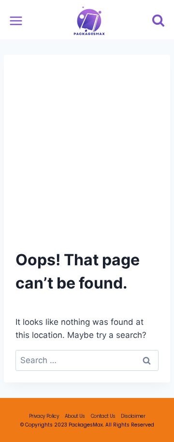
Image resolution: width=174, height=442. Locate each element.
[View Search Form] (158, 21)
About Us (75, 416)
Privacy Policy (44, 416)
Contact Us (103, 416)
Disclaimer (133, 416)
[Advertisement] (87, 158)
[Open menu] (16, 21)
